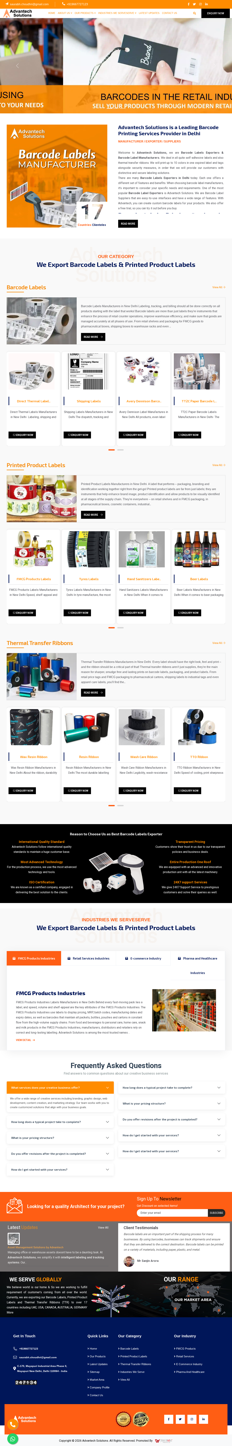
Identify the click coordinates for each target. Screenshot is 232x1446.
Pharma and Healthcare (189, 1371)
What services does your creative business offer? (45, 1087)
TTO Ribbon (199, 757)
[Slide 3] (122, 108)
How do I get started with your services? (39, 1169)
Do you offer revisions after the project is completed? (48, 1153)
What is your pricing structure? (32, 1137)
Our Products (84, 13)
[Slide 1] (109, 108)
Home (51, 13)
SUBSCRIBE (216, 1212)
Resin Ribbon (89, 757)
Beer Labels (199, 579)
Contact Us (169, 13)
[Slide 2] (116, 108)
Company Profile (99, 1387)
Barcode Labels (129, 1348)
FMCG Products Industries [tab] (36, 958)
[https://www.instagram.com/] (200, 4)
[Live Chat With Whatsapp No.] (12, 1438)
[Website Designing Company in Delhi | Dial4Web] (164, 1440)
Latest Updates (149, 13)
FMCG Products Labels (34, 579)
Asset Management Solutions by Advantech (35, 1247)
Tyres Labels (89, 579)
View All (217, 287)
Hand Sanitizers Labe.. (144, 579)
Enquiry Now (24, 435)
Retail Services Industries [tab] (90, 958)
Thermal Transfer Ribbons (135, 1364)
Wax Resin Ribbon (33, 757)
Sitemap (94, 1371)
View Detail (24, 1040)
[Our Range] (192, 1299)
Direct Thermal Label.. (33, 401)
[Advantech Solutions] (17, 13)
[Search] (194, 13)
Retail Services (184, 1356)
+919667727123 (77, 4)
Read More (128, 223)
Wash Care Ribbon (144, 757)
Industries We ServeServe (116, 13)
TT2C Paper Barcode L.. (199, 401)
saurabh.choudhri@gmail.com (29, 4)
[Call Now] (12, 1424)
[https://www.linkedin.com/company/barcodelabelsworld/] (206, 4)
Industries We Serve (132, 1371)
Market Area (96, 1379)
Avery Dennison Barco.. (144, 401)
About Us (64, 13)
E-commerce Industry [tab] (145, 958)
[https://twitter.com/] (194, 4)
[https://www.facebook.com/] (188, 4)
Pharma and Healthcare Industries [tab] (200, 965)
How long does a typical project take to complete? (46, 1122)
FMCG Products (185, 1348)
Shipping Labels (89, 401)
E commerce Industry (188, 1364)
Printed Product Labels (133, 1356)
